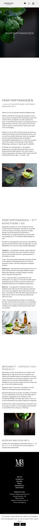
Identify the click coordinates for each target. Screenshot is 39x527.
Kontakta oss (19, 479)
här (33, 444)
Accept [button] (16, 524)
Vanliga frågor (19, 487)
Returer (19, 483)
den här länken (8, 446)
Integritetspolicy (19, 485)
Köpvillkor (19, 481)
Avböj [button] (23, 524)
